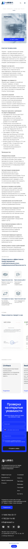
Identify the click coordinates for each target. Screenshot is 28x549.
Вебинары (20, 484)
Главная (4, 8)
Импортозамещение (7, 480)
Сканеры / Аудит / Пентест (19, 8)
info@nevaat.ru (7, 522)
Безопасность (10, 8)
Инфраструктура (6, 475)
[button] (14, 39)
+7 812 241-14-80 (8, 518)
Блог (18, 490)
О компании (20, 475)
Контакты (20, 494)
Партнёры (20, 481)
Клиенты (19, 478)
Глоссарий (20, 487)
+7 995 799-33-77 (8, 515)
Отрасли (3, 483)
